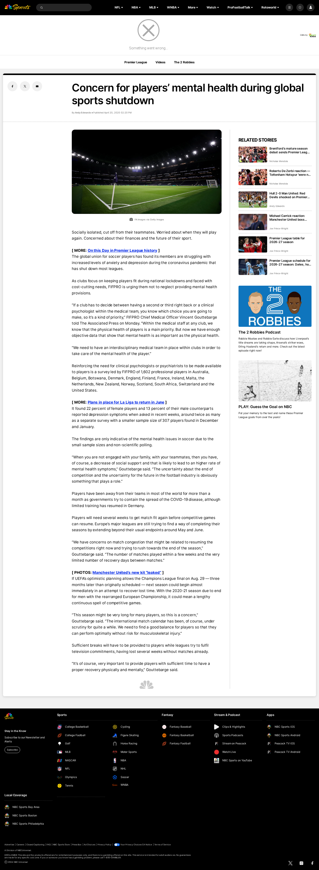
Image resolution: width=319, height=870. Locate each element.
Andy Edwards (83, 112)
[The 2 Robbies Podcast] (275, 306)
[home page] (17, 7)
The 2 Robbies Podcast (260, 332)
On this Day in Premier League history (122, 250)
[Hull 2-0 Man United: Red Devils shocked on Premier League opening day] (253, 199)
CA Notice (147, 844)
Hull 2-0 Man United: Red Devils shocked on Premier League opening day (288, 195)
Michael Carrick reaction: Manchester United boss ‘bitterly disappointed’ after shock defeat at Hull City (289, 217)
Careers (20, 844)
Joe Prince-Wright (278, 228)
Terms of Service (162, 844)
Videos (160, 62)
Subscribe (12, 749)
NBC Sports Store (61, 844)
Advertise (9, 844)
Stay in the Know (15, 731)
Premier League (135, 62)
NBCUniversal (24, 850)
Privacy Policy (104, 844)
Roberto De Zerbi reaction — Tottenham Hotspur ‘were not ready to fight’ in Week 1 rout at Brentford (290, 172)
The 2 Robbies (184, 62)
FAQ (49, 844)
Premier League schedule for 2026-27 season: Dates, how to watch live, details (290, 262)
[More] (289, 7)
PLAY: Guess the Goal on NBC (265, 406)
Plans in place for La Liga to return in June (126, 402)
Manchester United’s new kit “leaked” (126, 572)
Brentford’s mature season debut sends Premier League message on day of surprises (290, 150)
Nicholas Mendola (278, 161)
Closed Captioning (35, 844)
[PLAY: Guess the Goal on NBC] (275, 380)
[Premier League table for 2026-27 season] (253, 244)
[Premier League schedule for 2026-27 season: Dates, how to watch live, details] (253, 267)
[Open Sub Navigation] (122, 7)
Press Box (76, 844)
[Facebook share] (12, 86)
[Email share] (37, 86)
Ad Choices (89, 844)
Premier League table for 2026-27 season (287, 240)
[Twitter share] (25, 86)
